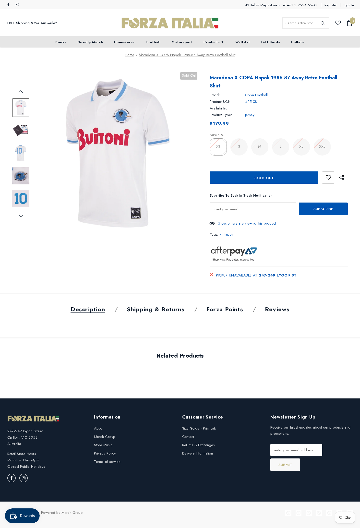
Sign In (349, 5)
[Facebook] (10, 5)
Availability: (218, 108)
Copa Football (256, 95)
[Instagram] (19, 5)
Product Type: (221, 115)
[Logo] (170, 23)
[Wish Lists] (328, 177)
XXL (322, 146)
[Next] (21, 217)
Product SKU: (220, 101)
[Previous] (21, 92)
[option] (116, 153)
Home (129, 55)
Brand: (215, 95)
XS (218, 146)
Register (330, 5)
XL (301, 146)
